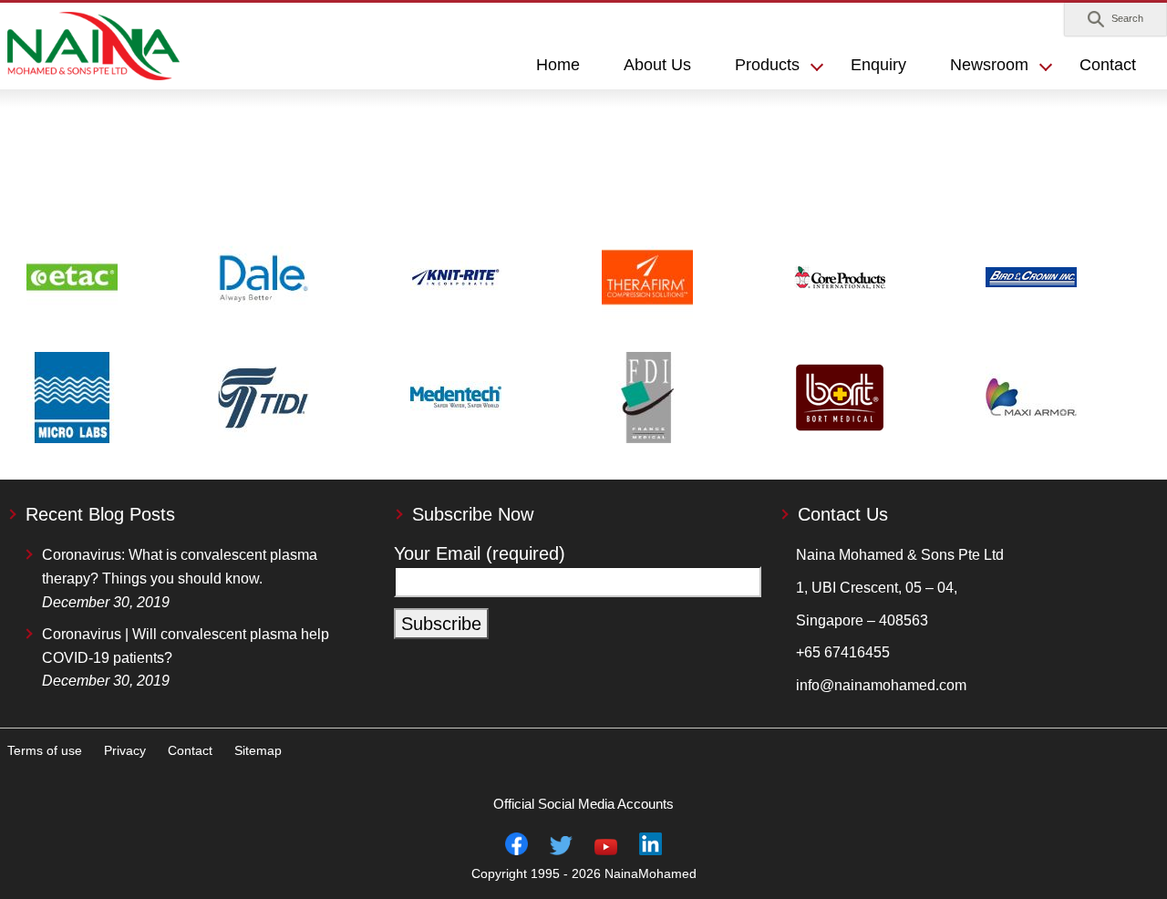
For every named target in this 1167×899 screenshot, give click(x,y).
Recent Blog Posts (100, 514)
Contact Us (843, 514)
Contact (1107, 65)
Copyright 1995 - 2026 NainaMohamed (584, 873)
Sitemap (258, 750)
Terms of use (44, 750)
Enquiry (878, 65)
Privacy (125, 750)
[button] (1115, 19)
